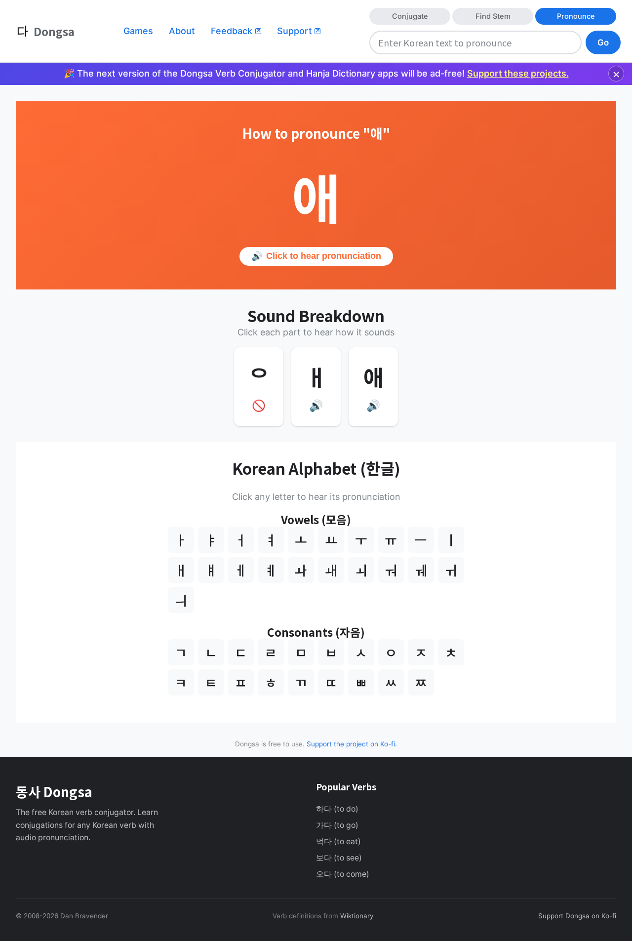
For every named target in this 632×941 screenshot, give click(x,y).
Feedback (236, 31)
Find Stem (493, 16)
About (182, 31)
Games (138, 31)
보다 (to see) (339, 857)
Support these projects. (518, 73)
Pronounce (576, 16)
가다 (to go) (337, 825)
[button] (316, 386)
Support (298, 31)
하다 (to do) (337, 809)
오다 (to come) (342, 874)
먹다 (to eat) (338, 841)
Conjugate (410, 16)
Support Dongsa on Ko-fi (577, 916)
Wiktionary (356, 916)
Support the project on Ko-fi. (352, 744)
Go (603, 42)
